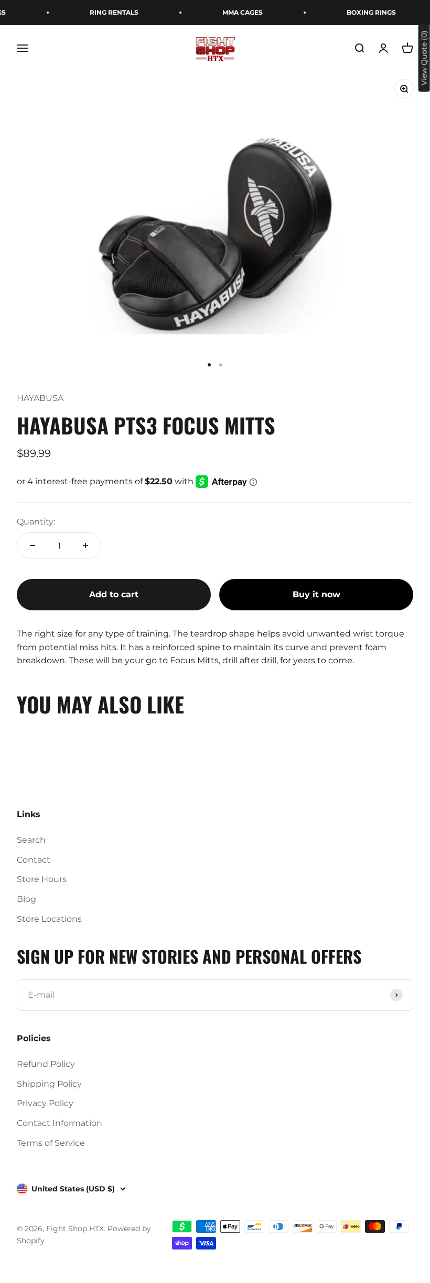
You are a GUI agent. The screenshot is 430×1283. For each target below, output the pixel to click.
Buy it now (316, 594)
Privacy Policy (45, 1103)
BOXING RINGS (365, 12)
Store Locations (49, 919)
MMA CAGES (236, 12)
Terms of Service (51, 1143)
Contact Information (59, 1123)
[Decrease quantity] (32, 545)
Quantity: (36, 522)
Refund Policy (46, 1064)
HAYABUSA (40, 398)
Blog (26, 899)
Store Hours (42, 879)
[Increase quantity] (85, 545)
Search (31, 840)
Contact (33, 860)
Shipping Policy (49, 1084)
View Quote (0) (424, 57)
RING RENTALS (107, 12)
